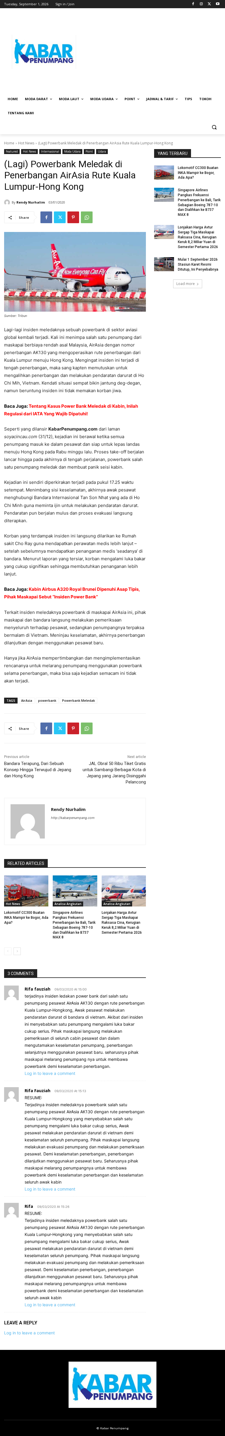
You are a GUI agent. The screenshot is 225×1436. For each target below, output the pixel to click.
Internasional (50, 151)
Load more (185, 283)
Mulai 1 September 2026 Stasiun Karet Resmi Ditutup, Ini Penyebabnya (198, 264)
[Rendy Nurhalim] (8, 202)
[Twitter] (209, 4)
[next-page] (17, 951)
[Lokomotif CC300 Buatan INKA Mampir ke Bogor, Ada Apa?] (26, 890)
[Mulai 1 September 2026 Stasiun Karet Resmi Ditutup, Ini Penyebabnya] (164, 264)
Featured (12, 151)
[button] (214, 127)
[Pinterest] (73, 217)
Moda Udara (72, 151)
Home (9, 143)
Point (89, 151)
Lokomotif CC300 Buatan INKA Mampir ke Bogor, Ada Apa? (26, 918)
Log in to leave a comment (50, 1073)
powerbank (47, 700)
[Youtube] (217, 4)
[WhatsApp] (87, 217)
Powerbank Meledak (78, 700)
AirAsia (26, 700)
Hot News (26, 143)
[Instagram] (201, 4)
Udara (102, 151)
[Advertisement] (152, 52)
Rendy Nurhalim (30, 202)
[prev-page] (7, 951)
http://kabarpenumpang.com (73, 818)
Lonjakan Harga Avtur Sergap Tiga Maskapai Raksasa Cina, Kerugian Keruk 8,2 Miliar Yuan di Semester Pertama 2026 (122, 922)
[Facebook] (193, 4)
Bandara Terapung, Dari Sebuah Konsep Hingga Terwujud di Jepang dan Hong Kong (37, 769)
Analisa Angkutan (67, 904)
